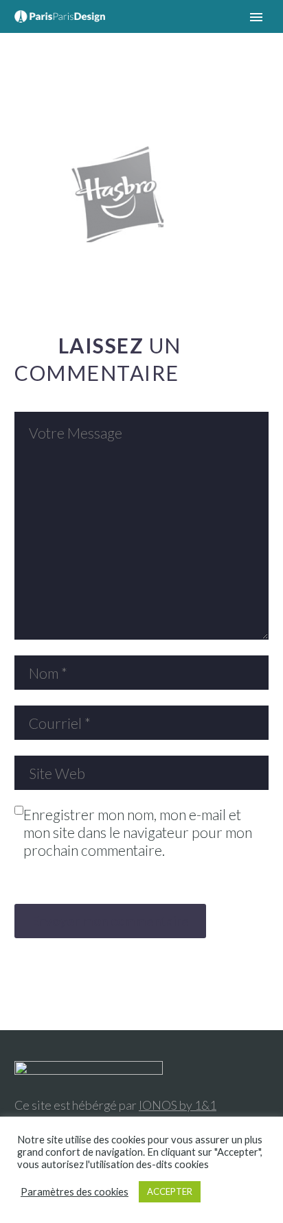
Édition (143, 37)
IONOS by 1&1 (177, 1105)
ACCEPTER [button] (169, 1191)
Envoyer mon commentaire (110, 921)
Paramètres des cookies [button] (74, 1192)
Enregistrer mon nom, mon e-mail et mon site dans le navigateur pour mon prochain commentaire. (137, 832)
